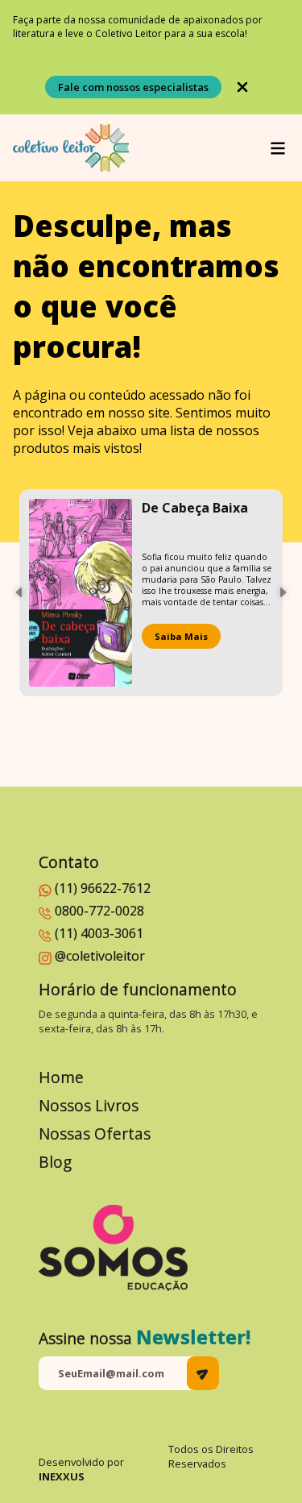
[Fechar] (242, 87)
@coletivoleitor (100, 956)
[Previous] (19, 592)
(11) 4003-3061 (99, 933)
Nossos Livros (89, 1105)
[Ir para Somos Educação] (113, 1248)
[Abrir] (278, 148)
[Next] (282, 592)
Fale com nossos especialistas (133, 87)
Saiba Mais (181, 636)
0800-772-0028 (99, 911)
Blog (55, 1162)
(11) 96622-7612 (103, 888)
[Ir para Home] (71, 148)
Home (61, 1077)
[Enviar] (203, 1373)
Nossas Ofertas (95, 1133)
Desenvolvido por (81, 1469)
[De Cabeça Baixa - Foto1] (80, 593)
